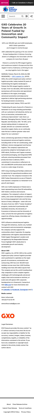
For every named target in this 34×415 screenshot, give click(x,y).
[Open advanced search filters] (26, 16)
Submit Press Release (10, 408)
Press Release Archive (20, 404)
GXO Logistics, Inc (18, 76)
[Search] (22, 16)
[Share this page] (31, 16)
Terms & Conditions (25, 408)
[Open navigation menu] (3, 16)
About (9, 404)
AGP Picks (4, 3)
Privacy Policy (26, 412)
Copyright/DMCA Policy (11, 412)
